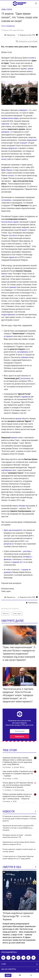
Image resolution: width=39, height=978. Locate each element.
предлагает (12, 148)
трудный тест (17, 562)
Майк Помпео (6, 170)
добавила (5, 132)
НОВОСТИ (9, 811)
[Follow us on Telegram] (23, 958)
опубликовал (6, 470)
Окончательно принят (10, 222)
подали (11, 257)
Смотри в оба (12, 867)
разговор (27, 551)
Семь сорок (6, 9)
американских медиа (10, 118)
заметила (5, 124)
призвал (14, 437)
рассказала (25, 378)
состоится (13, 235)
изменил (12, 287)
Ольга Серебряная (8, 26)
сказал (11, 175)
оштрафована (22, 352)
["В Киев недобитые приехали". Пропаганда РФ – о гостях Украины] (19, 890)
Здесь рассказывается (13, 530)
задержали (25, 396)
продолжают (32, 140)
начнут (4, 159)
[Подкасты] (33, 958)
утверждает (23, 110)
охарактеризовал (8, 314)
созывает (23, 143)
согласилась (6, 200)
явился (4, 273)
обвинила (25, 357)
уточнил (31, 58)
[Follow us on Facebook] (3, 958)
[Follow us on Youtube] (13, 958)
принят (24, 230)
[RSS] (28, 958)
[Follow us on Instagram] (18, 958)
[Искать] (31, 975)
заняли (30, 68)
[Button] (9, 35)
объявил (22, 506)
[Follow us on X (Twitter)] (8, 958)
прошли (18, 418)
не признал (8, 336)
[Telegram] (19, 975)
